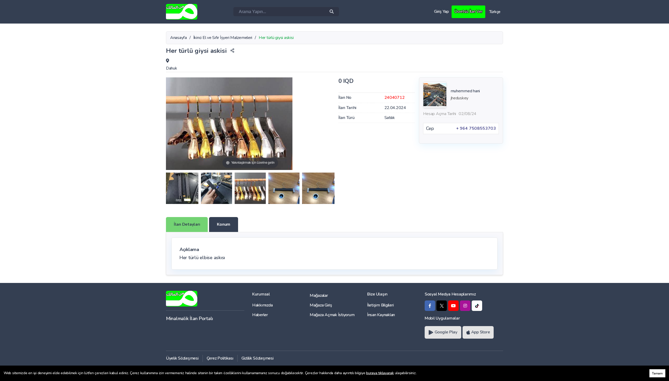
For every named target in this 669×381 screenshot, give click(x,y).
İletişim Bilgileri (380, 305)
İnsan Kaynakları (381, 315)
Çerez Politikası (220, 358)
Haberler (260, 315)
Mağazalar (319, 295)
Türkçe (494, 12)
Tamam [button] (657, 373)
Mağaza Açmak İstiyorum (332, 315)
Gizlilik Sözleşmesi (257, 358)
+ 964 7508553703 (476, 128)
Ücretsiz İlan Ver (468, 11)
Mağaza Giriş (321, 305)
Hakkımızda (262, 305)
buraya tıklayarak (380, 373)
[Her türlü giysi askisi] (182, 188)
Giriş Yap (441, 11)
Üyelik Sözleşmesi (182, 358)
